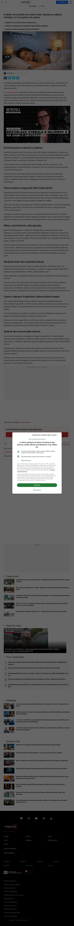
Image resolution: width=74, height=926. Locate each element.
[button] (37, 460)
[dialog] (37, 463)
